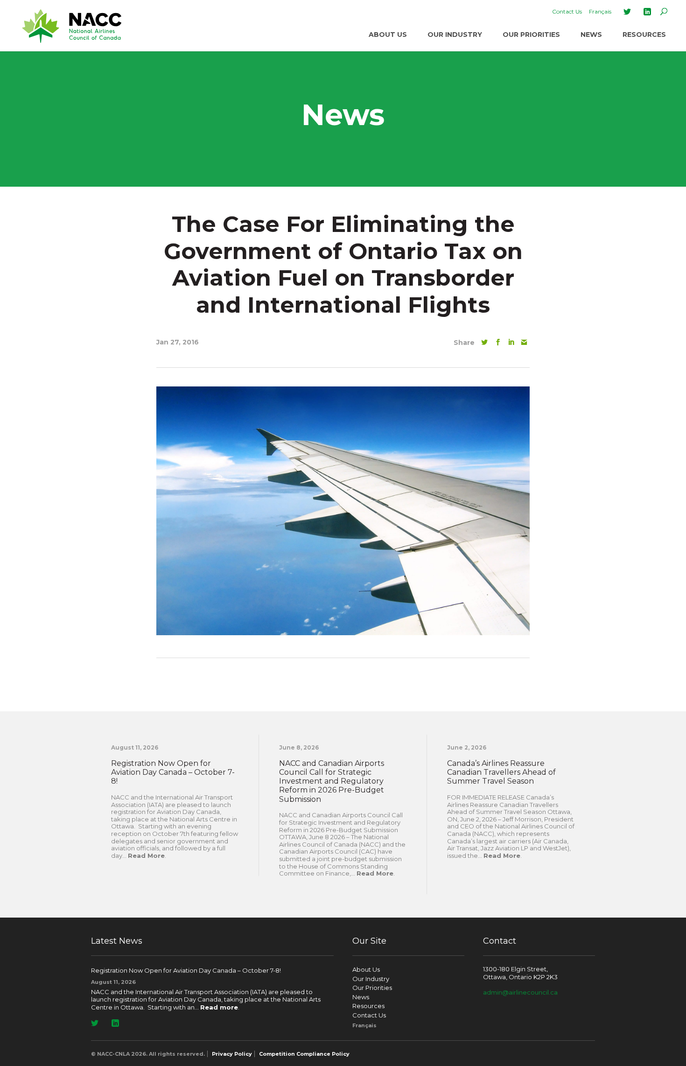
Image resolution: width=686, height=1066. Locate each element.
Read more (219, 1007)
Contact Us (567, 11)
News (591, 34)
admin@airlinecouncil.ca (520, 992)
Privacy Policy (232, 1054)
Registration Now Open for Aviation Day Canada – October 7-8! (173, 772)
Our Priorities (531, 34)
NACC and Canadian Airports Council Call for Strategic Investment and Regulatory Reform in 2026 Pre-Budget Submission (331, 781)
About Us (388, 34)
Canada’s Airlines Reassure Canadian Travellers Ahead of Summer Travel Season (501, 772)
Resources (644, 34)
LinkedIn (647, 11)
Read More (146, 855)
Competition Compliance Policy (304, 1054)
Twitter (627, 11)
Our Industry (454, 34)
